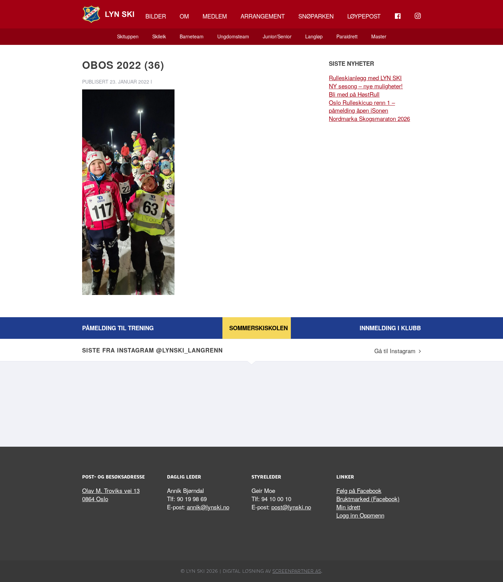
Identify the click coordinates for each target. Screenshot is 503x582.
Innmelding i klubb (390, 328)
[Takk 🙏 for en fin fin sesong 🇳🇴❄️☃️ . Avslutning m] (380, 402)
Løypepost (364, 16)
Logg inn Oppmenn (360, 515)
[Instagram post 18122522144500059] (294, 402)
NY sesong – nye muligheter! (366, 86)
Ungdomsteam (233, 36)
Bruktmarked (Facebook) (368, 498)
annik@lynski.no (208, 507)
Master (378, 36)
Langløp (314, 36)
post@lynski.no (291, 507)
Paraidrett (347, 36)
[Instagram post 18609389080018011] (123, 402)
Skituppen (128, 36)
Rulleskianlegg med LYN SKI (365, 77)
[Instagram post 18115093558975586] (209, 402)
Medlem (215, 16)
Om (184, 16)
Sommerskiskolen (258, 328)
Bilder (155, 16)
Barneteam (192, 36)
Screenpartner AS (296, 571)
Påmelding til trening (118, 328)
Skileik (159, 36)
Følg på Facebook (359, 490)
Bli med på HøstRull (354, 94)
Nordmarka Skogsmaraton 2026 (369, 118)
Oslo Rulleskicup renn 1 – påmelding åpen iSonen (362, 106)
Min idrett (348, 507)
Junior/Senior (277, 36)
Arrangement (263, 16)
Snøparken (316, 16)
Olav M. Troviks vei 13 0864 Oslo (111, 494)
